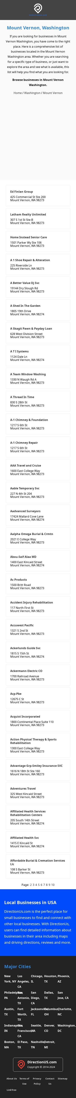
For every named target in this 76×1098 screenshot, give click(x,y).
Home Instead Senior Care (28, 237)
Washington (32, 93)
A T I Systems (19, 351)
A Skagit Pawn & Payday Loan (31, 328)
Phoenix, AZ (64, 978)
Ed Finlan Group (21, 192)
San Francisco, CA (23, 1031)
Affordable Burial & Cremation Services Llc (37, 862)
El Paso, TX (22, 1044)
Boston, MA (9, 1044)
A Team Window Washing (28, 374)
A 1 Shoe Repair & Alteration (30, 260)
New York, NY (10, 978)
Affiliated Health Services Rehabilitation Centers (28, 813)
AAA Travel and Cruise (25, 465)
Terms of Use (24, 1081)
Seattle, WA (36, 1028)
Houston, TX (50, 978)
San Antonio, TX (23, 998)
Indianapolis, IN (10, 1028)
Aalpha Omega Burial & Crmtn (31, 534)
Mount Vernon (53, 93)
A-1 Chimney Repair (24, 443)
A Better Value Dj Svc (24, 283)
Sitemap (62, 1078)
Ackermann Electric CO (26, 671)
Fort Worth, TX (22, 1014)
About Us (12, 1078)
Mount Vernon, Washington (38, 28)
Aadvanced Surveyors (25, 511)
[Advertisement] (38, 138)
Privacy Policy (37, 1081)
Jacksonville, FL (37, 1011)
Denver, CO (49, 1028)
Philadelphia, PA (10, 995)
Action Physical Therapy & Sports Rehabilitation (33, 741)
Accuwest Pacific (22, 625)
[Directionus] (38, 15)
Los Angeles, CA (23, 981)
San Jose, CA (63, 995)
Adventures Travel (23, 789)
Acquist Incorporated (25, 716)
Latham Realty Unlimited (28, 214)
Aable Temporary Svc (24, 488)
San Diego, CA (35, 998)
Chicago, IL (37, 978)
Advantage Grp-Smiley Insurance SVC (36, 766)
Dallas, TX (49, 995)
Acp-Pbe (15, 694)
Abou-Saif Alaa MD (23, 557)
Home (18, 93)
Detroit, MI (49, 1044)
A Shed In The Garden (25, 306)
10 (52, 885)
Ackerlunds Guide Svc (25, 648)
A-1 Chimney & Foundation (29, 420)
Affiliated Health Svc (24, 838)
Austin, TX (9, 1011)
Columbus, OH (50, 1011)
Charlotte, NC (64, 1011)
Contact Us (49, 1081)
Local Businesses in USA (30, 902)
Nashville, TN (37, 1044)
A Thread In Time (22, 397)
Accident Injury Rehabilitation (31, 602)
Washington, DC (64, 1028)
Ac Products (18, 580)
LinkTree (11, 1089)
